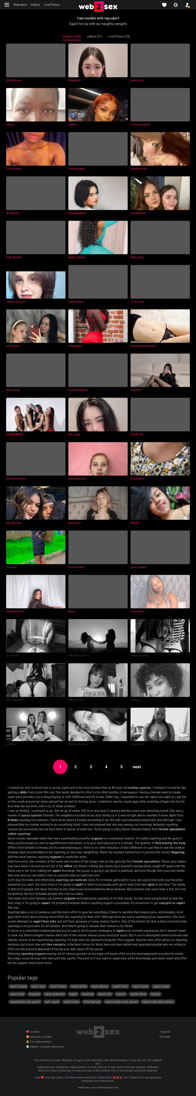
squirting (87, 994)
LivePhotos (52, 5)
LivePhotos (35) (119, 36)
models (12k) (72, 36)
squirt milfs (120, 986)
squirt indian (161, 986)
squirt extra (71, 1002)
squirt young (18, 986)
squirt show (138, 994)
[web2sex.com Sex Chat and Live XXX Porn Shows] (98, 6)
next (137, 767)
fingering (178, 852)
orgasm (96, 838)
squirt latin (38, 986)
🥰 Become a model (38, 1036)
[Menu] (7, 4)
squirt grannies (55, 994)
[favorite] (164, 5)
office (68, 866)
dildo (23, 792)
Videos (35, 5)
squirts (121, 994)
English (165, 1031)
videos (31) (94, 36)
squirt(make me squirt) (25, 1002)
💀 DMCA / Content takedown (45, 1046)
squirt (56, 871)
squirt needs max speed (121, 1002)
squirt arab (17, 994)
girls (151, 884)
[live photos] (175, 5)
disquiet (34, 994)
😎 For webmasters (38, 1041)
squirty (155, 994)
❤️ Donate (32, 1031)
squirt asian (140, 986)
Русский (165, 1036)
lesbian (13, 820)
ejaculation (177, 829)
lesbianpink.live (108, 1087)
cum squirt (52, 1002)
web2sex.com (87, 1087)
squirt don (104, 994)
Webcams (20, 5)
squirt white (79, 986)
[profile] (187, 5)
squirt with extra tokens (158, 1002)
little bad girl (92, 1002)
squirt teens (58, 986)
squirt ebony (99, 986)
